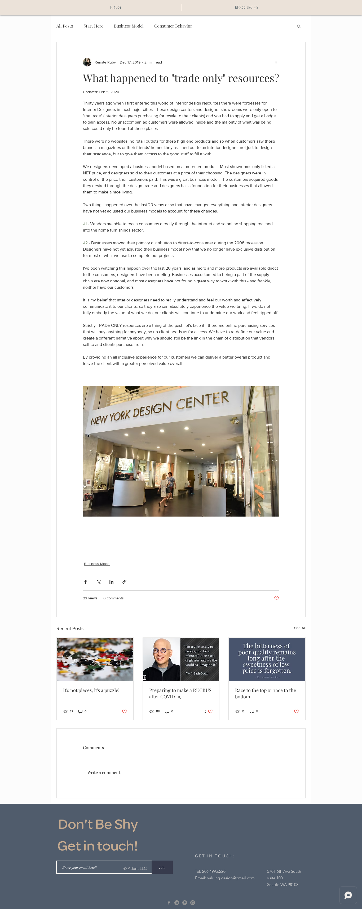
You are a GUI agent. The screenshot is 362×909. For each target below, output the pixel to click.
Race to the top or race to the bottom (265, 693)
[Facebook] (168, 902)
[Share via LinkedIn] (111, 581)
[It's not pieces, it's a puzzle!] (95, 659)
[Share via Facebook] (85, 581)
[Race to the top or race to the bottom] (267, 659)
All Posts (64, 26)
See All (300, 628)
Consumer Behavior (173, 26)
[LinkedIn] (176, 902)
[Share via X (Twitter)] (98, 581)
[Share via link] (124, 581)
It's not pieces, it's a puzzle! (91, 690)
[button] (298, 26)
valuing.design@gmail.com (231, 877)
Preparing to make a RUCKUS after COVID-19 (180, 693)
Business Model (129, 26)
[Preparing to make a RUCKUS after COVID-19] (181, 659)
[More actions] (276, 62)
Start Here (93, 26)
